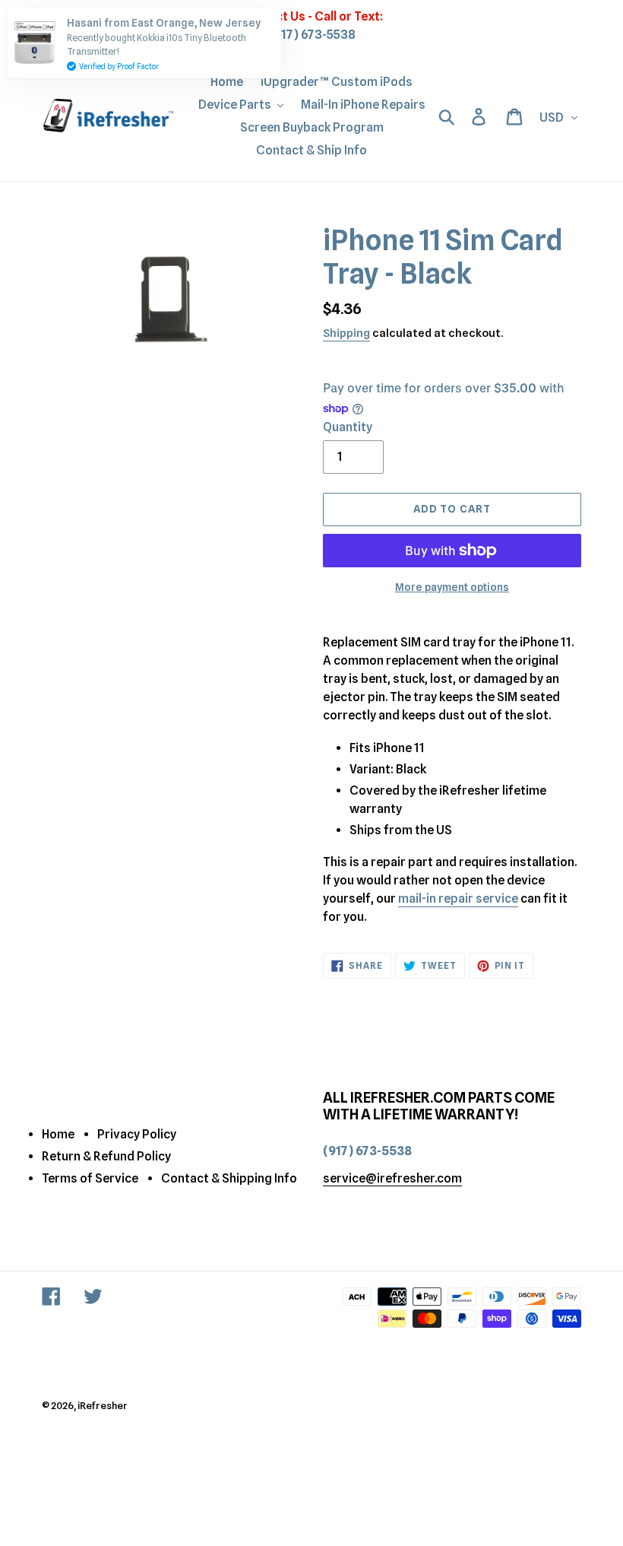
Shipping (346, 333)
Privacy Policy (136, 1134)
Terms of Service (90, 1178)
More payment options (452, 587)
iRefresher (102, 1405)
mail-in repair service (458, 898)
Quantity (347, 427)
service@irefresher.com (392, 1178)
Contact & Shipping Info (229, 1178)
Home (58, 1134)
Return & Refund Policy (106, 1156)
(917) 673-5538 (312, 34)
